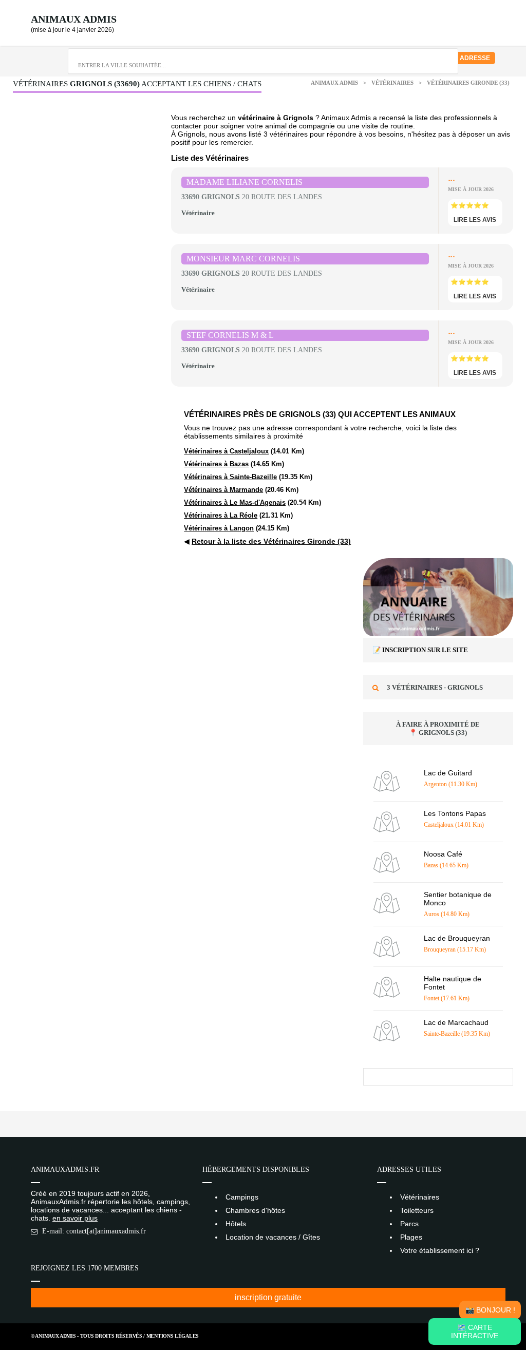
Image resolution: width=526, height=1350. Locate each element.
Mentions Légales (172, 1336)
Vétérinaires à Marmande (223, 489)
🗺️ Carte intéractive (474, 1331)
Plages (411, 1237)
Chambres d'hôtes (255, 1210)
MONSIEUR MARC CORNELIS (243, 258)
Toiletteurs (417, 1210)
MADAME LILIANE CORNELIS (244, 182)
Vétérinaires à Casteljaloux (226, 451)
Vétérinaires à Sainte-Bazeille (230, 477)
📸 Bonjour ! (490, 1310)
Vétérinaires (393, 83)
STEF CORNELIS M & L (230, 335)
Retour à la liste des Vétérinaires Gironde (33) (271, 541)
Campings (242, 1197)
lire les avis (475, 219)
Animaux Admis (74, 19)
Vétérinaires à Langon (219, 528)
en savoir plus (75, 1218)
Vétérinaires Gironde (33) (468, 83)
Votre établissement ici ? (439, 1250)
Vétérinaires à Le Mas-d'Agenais (235, 502)
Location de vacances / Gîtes (273, 1237)
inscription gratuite (268, 1297)
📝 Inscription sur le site (420, 650)
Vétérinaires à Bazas (216, 464)
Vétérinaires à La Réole (220, 515)
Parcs (409, 1224)
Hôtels (236, 1224)
